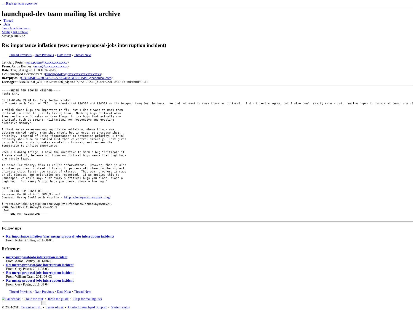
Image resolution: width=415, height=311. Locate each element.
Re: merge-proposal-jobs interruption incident (39, 265)
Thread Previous (20, 55)
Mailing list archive (15, 32)
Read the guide (58, 299)
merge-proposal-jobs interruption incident (36, 257)
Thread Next (82, 55)
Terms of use (54, 307)
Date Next (64, 55)
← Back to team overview (20, 3)
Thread (8, 20)
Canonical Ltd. (31, 307)
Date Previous (44, 55)
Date (6, 24)
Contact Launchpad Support (87, 307)
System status (120, 307)
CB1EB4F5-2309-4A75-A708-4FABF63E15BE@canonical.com (66, 78)
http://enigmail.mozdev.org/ (87, 197)
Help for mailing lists (87, 299)
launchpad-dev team (16, 28)
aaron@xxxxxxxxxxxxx (51, 66)
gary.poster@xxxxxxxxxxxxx (46, 62)
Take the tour (34, 299)
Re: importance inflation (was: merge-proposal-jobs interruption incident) (60, 236)
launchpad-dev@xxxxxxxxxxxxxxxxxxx (73, 74)
